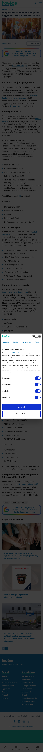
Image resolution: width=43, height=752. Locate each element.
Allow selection (21, 414)
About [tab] (37, 342)
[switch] (38, 384)
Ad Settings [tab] (26, 342)
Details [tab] (15, 342)
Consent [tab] (6, 342)
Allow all (21, 407)
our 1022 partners (15, 353)
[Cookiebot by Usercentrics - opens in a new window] (31, 336)
